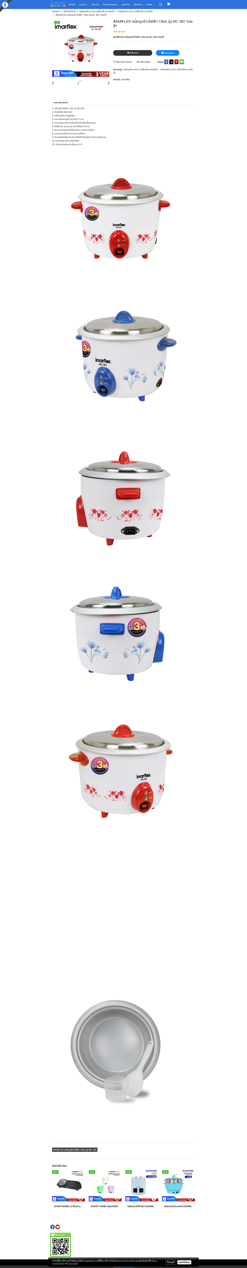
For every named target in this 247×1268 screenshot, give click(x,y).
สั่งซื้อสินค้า (133, 53)
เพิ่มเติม (149, 4)
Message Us (169, 53)
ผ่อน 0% (95, 4)
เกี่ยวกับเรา (138, 4)
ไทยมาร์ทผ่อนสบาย (110, 4)
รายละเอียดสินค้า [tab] (61, 102)
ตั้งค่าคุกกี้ (170, 1262)
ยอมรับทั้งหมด (184, 1262)
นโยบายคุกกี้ (73, 1263)
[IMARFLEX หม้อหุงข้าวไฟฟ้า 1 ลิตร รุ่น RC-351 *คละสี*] (80, 48)
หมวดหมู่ (82, 4)
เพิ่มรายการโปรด (124, 62)
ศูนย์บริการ (126, 4)
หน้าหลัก (72, 4)
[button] (161, 4)
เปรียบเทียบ (145, 62)
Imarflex (126, 79)
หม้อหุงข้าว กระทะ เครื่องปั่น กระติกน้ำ (141, 69)
